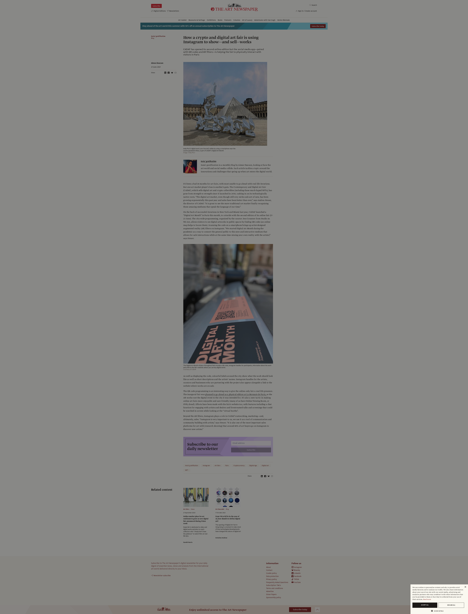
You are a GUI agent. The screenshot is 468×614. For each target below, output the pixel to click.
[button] (438, 610)
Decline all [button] (451, 605)
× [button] (465, 587)
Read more (427, 599)
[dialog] (439, 599)
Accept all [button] (425, 605)
